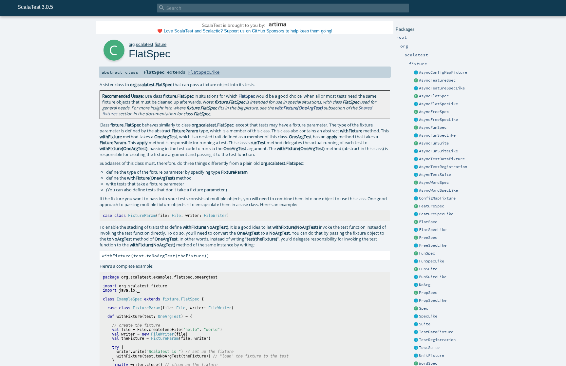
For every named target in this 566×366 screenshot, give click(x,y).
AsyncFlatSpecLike (438, 104)
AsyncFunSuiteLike (438, 151)
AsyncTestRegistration (443, 166)
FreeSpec (428, 237)
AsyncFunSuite (434, 143)
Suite (424, 324)
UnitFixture (431, 355)
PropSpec (428, 292)
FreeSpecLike (432, 245)
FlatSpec (428, 222)
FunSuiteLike (432, 277)
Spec (423, 308)
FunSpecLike (431, 261)
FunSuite (428, 269)
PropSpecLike (432, 300)
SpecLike (428, 316)
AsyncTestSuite (435, 174)
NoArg (424, 284)
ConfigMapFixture (437, 198)
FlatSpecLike (432, 229)
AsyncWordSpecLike (438, 190)
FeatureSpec (431, 206)
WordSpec (428, 363)
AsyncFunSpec (432, 127)
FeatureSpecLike (436, 214)
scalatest (144, 44)
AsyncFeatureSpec (437, 80)
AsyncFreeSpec (434, 111)
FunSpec (427, 253)
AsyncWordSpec (434, 182)
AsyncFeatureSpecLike (442, 88)
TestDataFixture (436, 332)
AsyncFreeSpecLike (438, 119)
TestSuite (429, 347)
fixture (160, 44)
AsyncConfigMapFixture (443, 72)
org (132, 44)
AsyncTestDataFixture (442, 159)
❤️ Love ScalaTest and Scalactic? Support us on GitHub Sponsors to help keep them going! (244, 31)
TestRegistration (437, 339)
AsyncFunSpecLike (437, 135)
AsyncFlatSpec (434, 96)
